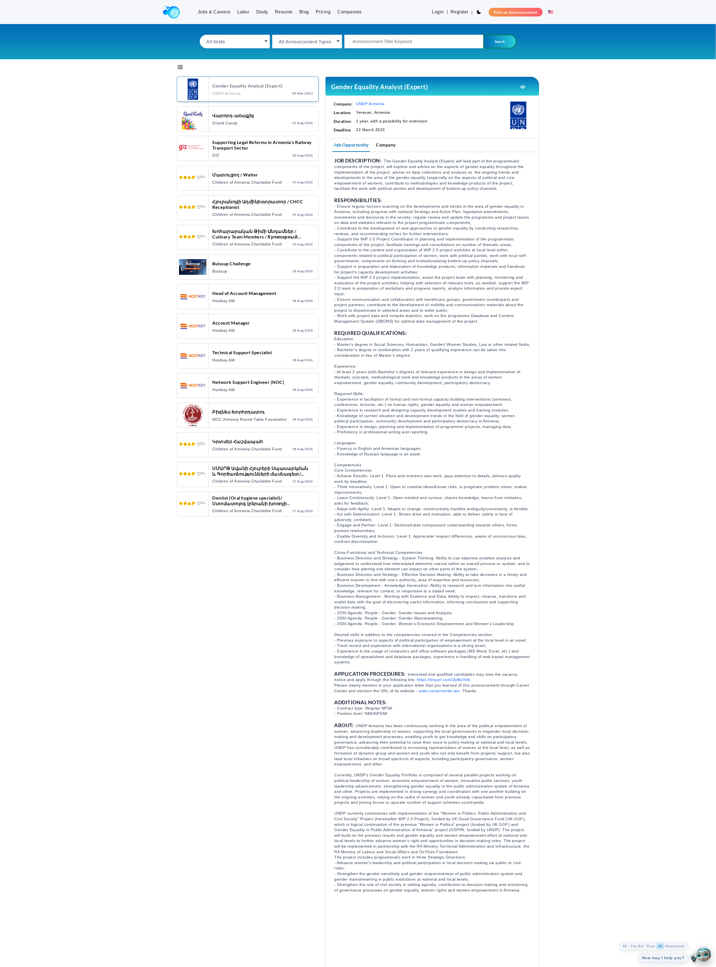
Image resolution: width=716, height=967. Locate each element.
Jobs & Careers (214, 12)
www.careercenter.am (439, 691)
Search (500, 41)
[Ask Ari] (703, 954)
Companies (349, 12)
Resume (284, 12)
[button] (549, 12)
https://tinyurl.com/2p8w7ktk (443, 679)
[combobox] (235, 41)
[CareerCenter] (171, 12)
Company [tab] (386, 144)
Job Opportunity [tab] (351, 144)
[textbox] (235, 41)
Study (262, 12)
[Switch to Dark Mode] (479, 12)
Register (459, 12)
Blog (304, 12)
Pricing (323, 12)
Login (438, 12)
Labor (243, 12)
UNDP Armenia (370, 103)
